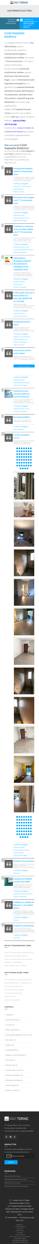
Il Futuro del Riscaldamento (14, 990)
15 (17, 454)
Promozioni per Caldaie (12, 1183)
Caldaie (16, 247)
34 (28, 460)
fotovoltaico (10, 1040)
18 (24, 454)
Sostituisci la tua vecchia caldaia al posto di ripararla (22, 394)
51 (23, 468)
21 (31, 454)
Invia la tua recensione (24, 366)
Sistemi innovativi (19, 192)
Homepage (19, 1225)
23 (19, 457)
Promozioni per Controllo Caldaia (16, 1186)
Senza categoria (18, 429)
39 (24, 463)
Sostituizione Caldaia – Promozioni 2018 (17, 983)
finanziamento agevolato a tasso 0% (18, 1035)
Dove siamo (20, 1230)
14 (31, 451)
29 (17, 460)
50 (20, 468)
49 (31, 834)
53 (27, 468)
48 (28, 834)
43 (17, 834)
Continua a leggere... (21, 184)
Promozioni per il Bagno (12, 1176)
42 (31, 463)
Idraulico (27, 218)
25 (24, 457)
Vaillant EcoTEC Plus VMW (13, 986)
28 (31, 457)
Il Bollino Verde (9, 996)
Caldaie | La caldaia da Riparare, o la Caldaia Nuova (24, 905)
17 (22, 454)
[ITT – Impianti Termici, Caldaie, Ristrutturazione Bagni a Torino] (19, 2)
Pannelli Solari (18, 284)
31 (22, 460)
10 (22, 451)
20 (28, 454)
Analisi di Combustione (24, 926)
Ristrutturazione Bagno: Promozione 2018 (18, 952)
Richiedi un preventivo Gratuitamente (10, 21)
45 (22, 834)
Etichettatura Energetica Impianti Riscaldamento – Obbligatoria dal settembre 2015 (22, 264)
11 (24, 451)
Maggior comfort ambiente (22, 337)
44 (19, 834)
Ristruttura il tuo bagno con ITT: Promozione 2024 (24, 200)
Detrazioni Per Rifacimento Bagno (15, 956)
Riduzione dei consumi (26, 249)
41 (28, 463)
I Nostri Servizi (20, 1227)
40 (26, 463)
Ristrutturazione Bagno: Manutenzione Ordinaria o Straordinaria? (18, 961)
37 (19, 463)
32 (24, 460)
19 (26, 454)
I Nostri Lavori (20, 1234)
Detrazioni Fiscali (19, 186)
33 (26, 460)
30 (19, 460)
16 (19, 454)
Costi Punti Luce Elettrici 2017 (20, 1236)
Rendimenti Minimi (22, 417)
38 (22, 463)
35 (31, 460)
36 (17, 463)
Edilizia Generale (19, 218)
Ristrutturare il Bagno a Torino (15, 965)
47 (26, 834)
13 (28, 451)
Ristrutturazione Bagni (20, 220)
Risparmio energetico (20, 252)
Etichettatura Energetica (13, 993)
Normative (22, 281)
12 (26, 451)
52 (25, 468)
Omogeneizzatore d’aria (20, 1242)
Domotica (28, 186)
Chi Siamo (20, 1232)
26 (26, 457)
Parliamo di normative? (24, 861)
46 (24, 834)
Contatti (20, 1229)
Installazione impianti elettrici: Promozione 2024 (23, 171)
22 (17, 457)
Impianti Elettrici (19, 189)
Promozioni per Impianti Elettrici (15, 1179)
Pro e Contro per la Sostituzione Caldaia (18, 979)
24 (22, 457)
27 (28, 457)
